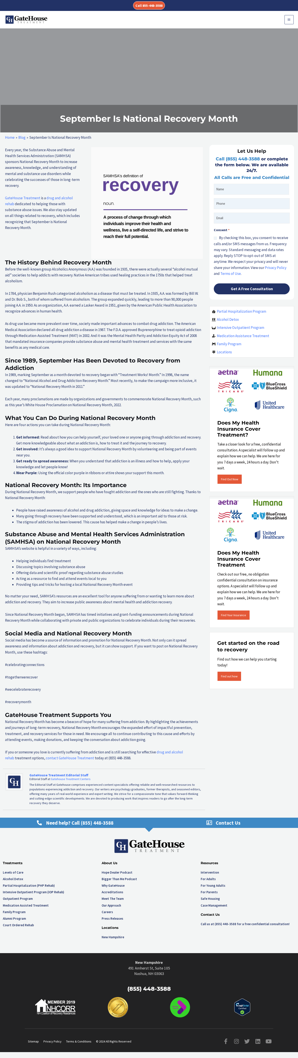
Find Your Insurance (233, 615)
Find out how (229, 676)
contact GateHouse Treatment (70, 758)
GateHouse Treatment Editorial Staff (58, 775)
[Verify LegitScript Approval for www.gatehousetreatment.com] (242, 1006)
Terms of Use (230, 273)
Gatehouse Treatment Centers (71, 779)
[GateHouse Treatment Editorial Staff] (14, 781)
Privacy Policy (275, 267)
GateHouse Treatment (22, 198)
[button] (149, 5)
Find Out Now (229, 479)
